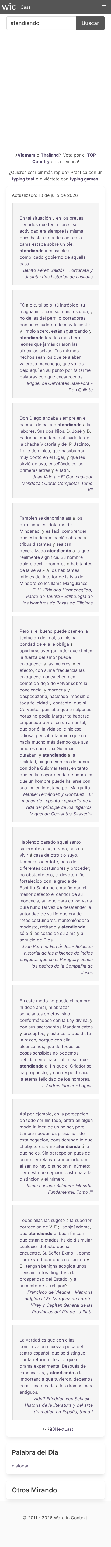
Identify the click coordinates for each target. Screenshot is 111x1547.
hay (43, 1166)
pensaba (50, 709)
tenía (53, 224)
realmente (30, 557)
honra (83, 761)
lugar (59, 457)
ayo (42, 463)
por (68, 370)
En (22, 218)
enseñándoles (62, 463)
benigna (49, 1266)
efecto (26, 670)
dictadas (49, 1240)
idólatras (56, 524)
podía (44, 716)
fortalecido (31, 881)
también (62, 735)
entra (69, 1120)
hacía (25, 742)
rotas (25, 920)
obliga (62, 644)
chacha (32, 444)
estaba (39, 244)
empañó (64, 887)
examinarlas (32, 1372)
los (65, 218)
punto (58, 370)
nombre (75, 557)
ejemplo (44, 1113)
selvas (46, 350)
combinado (68, 1159)
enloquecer (31, 663)
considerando (64, 1140)
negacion (39, 1140)
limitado (53, 1120)
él (52, 722)
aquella (78, 257)
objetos (51, 1013)
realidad (28, 761)
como (85, 1253)
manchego (49, 363)
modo (42, 1000)
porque (46, 1040)
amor (51, 657)
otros (25, 524)
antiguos (28, 1392)
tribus (25, 544)
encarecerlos (69, 376)
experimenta (46, 1366)
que (43, 224)
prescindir (68, 1133)
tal (28, 218)
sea (59, 544)
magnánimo (31, 311)
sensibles (42, 1053)
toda (24, 703)
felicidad (39, 703)
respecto (71, 1072)
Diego (35, 418)
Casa (25, 7)
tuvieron (62, 1379)
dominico (40, 450)
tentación (29, 637)
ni (21, 1007)
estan (34, 1240)
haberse (81, 716)
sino (66, 1013)
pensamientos (34, 1272)
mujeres (62, 663)
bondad (27, 644)
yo (73, 363)
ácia (85, 1072)
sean (40, 357)
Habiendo (29, 842)
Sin (45, 1153)
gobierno (54, 257)
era (43, 231)
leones (26, 344)
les (82, 457)
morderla (57, 690)
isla (73, 576)
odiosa (26, 735)
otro (55, 855)
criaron (63, 344)
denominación (53, 537)
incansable (56, 250)
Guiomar (65, 748)
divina (81, 1020)
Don (24, 418)
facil (56, 531)
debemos (83, 1379)
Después (70, 1366)
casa (24, 263)
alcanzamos (32, 1046)
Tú (22, 305)
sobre (53, 244)
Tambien (28, 518)
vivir (24, 855)
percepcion (76, 1113)
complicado (32, 257)
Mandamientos (78, 1027)
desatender (74, 907)
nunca (49, 676)
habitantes (81, 563)
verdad (33, 1340)
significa (49, 557)
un (62, 244)
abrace (75, 537)
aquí (34, 370)
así (68, 518)
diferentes (30, 868)
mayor (46, 774)
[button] (104, 7)
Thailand (50, 155)
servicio (28, 940)
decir (39, 563)
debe (30, 1007)
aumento (28, 1285)
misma (76, 231)
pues (24, 237)
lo (78, 550)
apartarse (29, 650)
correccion (30, 1227)
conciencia (30, 690)
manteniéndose (73, 920)
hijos (59, 431)
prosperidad (32, 1279)
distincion (58, 1166)
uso (74, 1059)
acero (43, 331)
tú (40, 305)
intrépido (69, 305)
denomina (54, 518)
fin (52, 1066)
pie (69, 244)
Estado (60, 1279)
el (45, 237)
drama (26, 1366)
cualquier (29, 1246)
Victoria (48, 444)
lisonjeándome (75, 1227)
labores (27, 431)
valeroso (28, 363)
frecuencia (67, 670)
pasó (74, 848)
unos (81, 1266)
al (69, 250)
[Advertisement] (55, 93)
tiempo (64, 742)
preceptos (33, 1033)
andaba (50, 418)
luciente (82, 324)
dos (56, 337)
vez (52, 907)
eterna (31, 1079)
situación (42, 218)
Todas (26, 1220)
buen (64, 1233)
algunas (83, 709)
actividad (29, 231)
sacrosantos (49, 1027)
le (53, 644)
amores (27, 748)
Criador (77, 1066)
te (65, 357)
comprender (74, 531)
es (48, 531)
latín (64, 470)
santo (75, 842)
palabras (28, 376)
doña (50, 748)
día (51, 237)
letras (44, 470)
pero (65, 861)
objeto (31, 1146)
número (81, 1166)
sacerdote (30, 848)
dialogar (20, 1465)
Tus (58, 350)
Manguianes (75, 583)
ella (46, 644)
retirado (48, 927)
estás (56, 331)
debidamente (33, 1059)
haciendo (59, 696)
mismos (71, 350)
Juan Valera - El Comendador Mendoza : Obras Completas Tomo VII (57, 483)
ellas (38, 1220)
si (32, 631)
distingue (76, 1353)
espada (80, 311)
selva (36, 570)
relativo (47, 1159)
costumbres (53, 868)
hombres (56, 563)
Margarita (61, 716)
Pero (24, 631)
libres (64, 224)
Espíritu (27, 887)
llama (56, 583)
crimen (68, 676)
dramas (74, 1385)
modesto (29, 927)
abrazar (61, 1007)
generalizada (33, 550)
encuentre (30, 1253)
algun (87, 1120)
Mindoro (28, 583)
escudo (42, 324)
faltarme (82, 370)
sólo (24, 933)
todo (31, 1120)
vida (51, 729)
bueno (46, 631)
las (35, 318)
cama (25, 244)
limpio (29, 331)
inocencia (29, 900)
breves (76, 218)
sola (59, 311)
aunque (48, 900)
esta (33, 537)
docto (36, 457)
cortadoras (74, 318)
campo (27, 424)
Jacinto (81, 444)
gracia (63, 881)
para (62, 900)
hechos (27, 357)
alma (71, 933)
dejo (24, 370)
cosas (46, 933)
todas (67, 1046)
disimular (83, 1240)
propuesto (36, 1072)
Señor (54, 1253)
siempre (56, 231)
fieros (76, 337)
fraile (25, 450)
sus (84, 742)
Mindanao (30, 531)
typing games (84, 179)
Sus (40, 431)
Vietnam (26, 155)
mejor (51, 848)
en (58, 218)
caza (47, 424)
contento (62, 703)
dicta (86, 1033)
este (30, 1000)
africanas (29, 350)
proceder (80, 868)
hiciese (74, 729)
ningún (45, 761)
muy (68, 324)
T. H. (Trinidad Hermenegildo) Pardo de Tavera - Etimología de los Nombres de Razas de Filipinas (58, 596)
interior (50, 576)
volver (63, 683)
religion (57, 1285)
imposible (79, 696)
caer (66, 237)
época (69, 1346)
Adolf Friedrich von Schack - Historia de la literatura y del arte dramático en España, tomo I (59, 1405)
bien (88, 650)
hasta (36, 237)
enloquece (30, 676)
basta (70, 1172)
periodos (29, 224)
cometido (29, 683)
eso (49, 874)
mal (51, 637)
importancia (32, 1379)
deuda (60, 774)
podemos (68, 1053)
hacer (53, 1059)
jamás (49, 344)
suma (49, 670)
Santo (42, 887)
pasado (48, 842)
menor (26, 894)
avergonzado (54, 650)
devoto (67, 874)
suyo (72, 855)
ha (22, 1072)
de (58, 237)
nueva (55, 1346)
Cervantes (30, 709)
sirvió (25, 463)
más (65, 337)
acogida (67, 1266)
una (68, 311)
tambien (28, 1133)
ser (40, 1120)
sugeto (58, 1220)
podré (26, 1259)
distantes (42, 544)
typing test (23, 179)
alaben (74, 357)
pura (24, 907)
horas (25, 716)
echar (25, 1385)
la (67, 231)
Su (63, 557)
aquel (62, 842)
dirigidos (58, 1272)
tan (68, 544)
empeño (61, 761)
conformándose (36, 1020)
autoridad (29, 913)
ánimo (79, 1259)
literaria (58, 1359)
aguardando (75, 331)
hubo (35, 907)
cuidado (74, 437)
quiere (26, 563)
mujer (33, 787)
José (77, 431)
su (75, 224)
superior (83, 1220)
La (22, 1340)
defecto (42, 894)
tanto (82, 768)
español (41, 1353)
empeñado (30, 722)
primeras (28, 470)
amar (41, 1007)
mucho (39, 742)
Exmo (67, 1253)
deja (44, 683)
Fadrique (28, 437)
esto (54, 1033)
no (22, 318)
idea (42, 1127)
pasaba (68, 450)
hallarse (73, 781)
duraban (28, 755)
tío (63, 855)
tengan (33, 1266)
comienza (29, 1346)
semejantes (31, 1013)
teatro (26, 1353)
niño (80, 874)
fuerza (31, 657)
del (43, 318)
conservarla (80, 900)
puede (60, 631)
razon (30, 1040)
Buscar (90, 23)
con (49, 311)
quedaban (50, 437)
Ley (70, 1020)
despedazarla (33, 696)
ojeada (48, 1385)
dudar (45, 1259)
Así (23, 1113)
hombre (42, 781)
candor (63, 894)
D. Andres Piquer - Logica (66, 1085)
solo (48, 305)
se (40, 518)
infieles (39, 524)
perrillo (54, 318)
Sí (44, 1253)
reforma (41, 1359)
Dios (48, 940)
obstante (35, 874)
